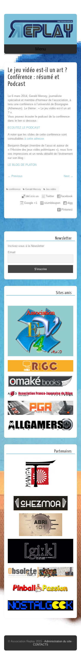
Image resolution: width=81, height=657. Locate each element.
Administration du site (58, 641)
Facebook (65, 6)
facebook (67, 196)
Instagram (73, 6)
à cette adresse (34, 138)
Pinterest (67, 209)
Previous (15, 176)
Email (11, 252)
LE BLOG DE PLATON (22, 164)
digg (70, 203)
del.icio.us (32, 196)
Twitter (50, 196)
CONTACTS (40, 644)
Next (68, 176)
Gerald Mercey (33, 189)
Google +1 (30, 203)
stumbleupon (52, 203)
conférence (15, 189)
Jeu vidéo (51, 189)
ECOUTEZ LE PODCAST (24, 127)
